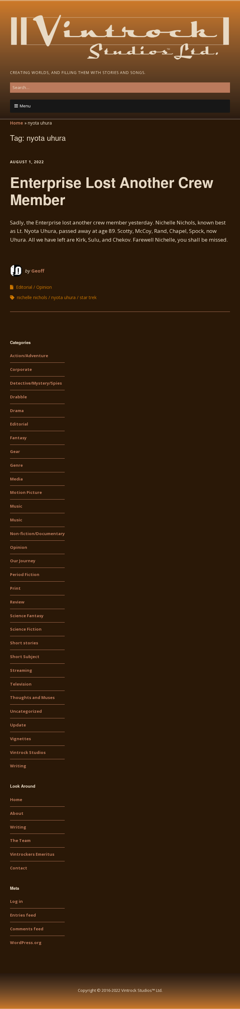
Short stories (24, 643)
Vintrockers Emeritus (32, 854)
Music (16, 506)
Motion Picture (26, 492)
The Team (20, 840)
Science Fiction (26, 629)
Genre (16, 465)
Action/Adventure (29, 355)
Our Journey (22, 561)
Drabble (18, 397)
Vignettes (20, 738)
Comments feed (26, 929)
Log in (16, 901)
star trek (88, 297)
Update (18, 725)
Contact (18, 868)
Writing (18, 766)
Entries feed (23, 915)
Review (17, 602)
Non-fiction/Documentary (37, 533)
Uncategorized (26, 711)
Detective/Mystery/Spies (36, 383)
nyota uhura (63, 297)
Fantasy (18, 438)
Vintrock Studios (28, 752)
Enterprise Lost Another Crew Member (111, 190)
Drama (17, 410)
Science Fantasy (26, 615)
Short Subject (24, 656)
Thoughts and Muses (32, 697)
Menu (25, 106)
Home (16, 123)
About (16, 813)
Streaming (21, 670)
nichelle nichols (32, 297)
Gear (15, 451)
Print (15, 588)
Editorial (24, 287)
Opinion (44, 287)
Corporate (21, 369)
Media (16, 479)
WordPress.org (26, 942)
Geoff (37, 271)
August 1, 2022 (27, 162)
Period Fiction (24, 574)
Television (21, 684)
